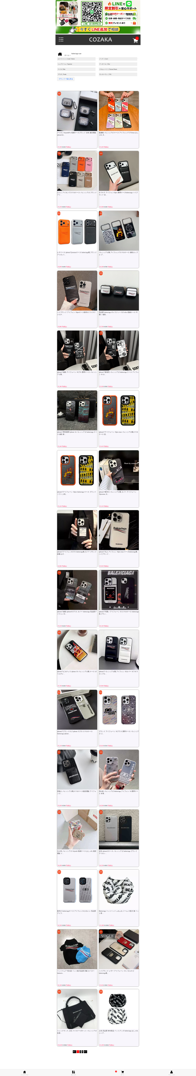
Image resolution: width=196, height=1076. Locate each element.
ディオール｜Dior (104, 64)
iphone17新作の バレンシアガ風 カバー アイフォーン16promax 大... (117, 493)
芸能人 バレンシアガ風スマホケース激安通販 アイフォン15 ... (76, 792)
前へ (74, 1051)
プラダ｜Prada (62, 74)
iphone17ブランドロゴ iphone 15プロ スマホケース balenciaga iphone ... (75, 733)
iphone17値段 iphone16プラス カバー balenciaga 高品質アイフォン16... (77, 613)
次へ (85, 1051)
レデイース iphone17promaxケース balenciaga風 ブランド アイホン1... (77, 254)
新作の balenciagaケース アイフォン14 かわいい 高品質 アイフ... (76, 912)
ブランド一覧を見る (66, 79)
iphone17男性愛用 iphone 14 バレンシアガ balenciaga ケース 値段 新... (77, 433)
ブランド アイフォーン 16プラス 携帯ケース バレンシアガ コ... (119, 733)
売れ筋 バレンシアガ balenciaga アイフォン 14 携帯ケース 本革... (118, 792)
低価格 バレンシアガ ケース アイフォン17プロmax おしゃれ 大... (118, 134)
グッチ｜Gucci (103, 59)
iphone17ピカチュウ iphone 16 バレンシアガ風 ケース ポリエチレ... (77, 673)
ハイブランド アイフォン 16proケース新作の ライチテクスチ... (76, 313)
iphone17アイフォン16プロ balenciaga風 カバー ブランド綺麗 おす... (77, 553)
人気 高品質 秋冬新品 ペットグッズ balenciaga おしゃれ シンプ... (118, 1032)
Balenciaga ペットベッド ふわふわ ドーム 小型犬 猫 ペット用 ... (119, 912)
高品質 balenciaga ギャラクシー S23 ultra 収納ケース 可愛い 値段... (118, 313)
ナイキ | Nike (61, 69)
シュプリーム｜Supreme (65, 64)
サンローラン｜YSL (105, 74)
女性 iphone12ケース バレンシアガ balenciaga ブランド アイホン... (118, 852)
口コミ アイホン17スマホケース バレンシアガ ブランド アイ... (77, 194)
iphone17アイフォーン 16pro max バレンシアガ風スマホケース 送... (118, 433)
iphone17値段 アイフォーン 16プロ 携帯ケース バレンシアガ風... (77, 373)
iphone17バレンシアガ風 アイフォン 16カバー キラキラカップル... (118, 673)
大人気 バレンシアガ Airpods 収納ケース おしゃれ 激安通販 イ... (76, 852)
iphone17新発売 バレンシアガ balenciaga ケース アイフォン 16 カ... (119, 373)
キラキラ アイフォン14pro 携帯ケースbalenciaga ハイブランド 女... (118, 194)
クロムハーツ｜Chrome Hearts (108, 69)
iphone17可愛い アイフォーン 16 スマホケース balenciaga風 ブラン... (119, 613)
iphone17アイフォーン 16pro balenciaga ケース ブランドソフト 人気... (76, 493)
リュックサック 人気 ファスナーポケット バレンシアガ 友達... (77, 1032)
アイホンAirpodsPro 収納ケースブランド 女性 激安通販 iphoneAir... (76, 134)
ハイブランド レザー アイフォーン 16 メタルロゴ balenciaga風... (116, 972)
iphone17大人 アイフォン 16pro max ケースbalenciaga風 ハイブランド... (118, 553)
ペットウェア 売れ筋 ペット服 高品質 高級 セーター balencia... (75, 972)
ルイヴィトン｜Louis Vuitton (66, 59)
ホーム (66, 55)
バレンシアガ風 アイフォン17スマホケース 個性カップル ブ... (118, 254)
